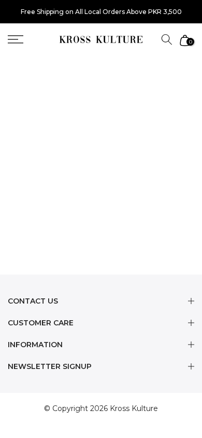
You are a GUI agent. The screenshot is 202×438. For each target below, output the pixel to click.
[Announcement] (101, 12)
